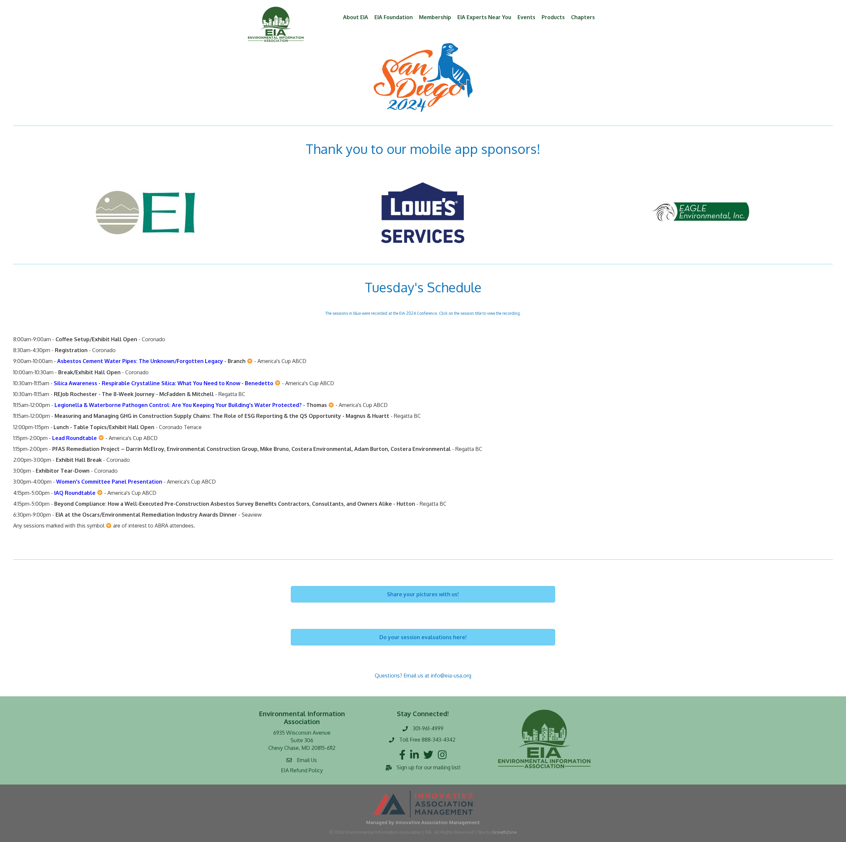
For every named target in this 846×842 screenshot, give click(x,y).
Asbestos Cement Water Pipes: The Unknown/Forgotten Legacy (140, 361)
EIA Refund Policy (302, 770)
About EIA (355, 17)
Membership (435, 17)
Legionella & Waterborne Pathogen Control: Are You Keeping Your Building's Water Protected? (177, 405)
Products (553, 17)
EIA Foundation (393, 17)
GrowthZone (504, 832)
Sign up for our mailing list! (428, 767)
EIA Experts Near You (484, 17)
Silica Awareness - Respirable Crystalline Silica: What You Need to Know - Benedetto (163, 383)
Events (526, 17)
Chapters (583, 17)
